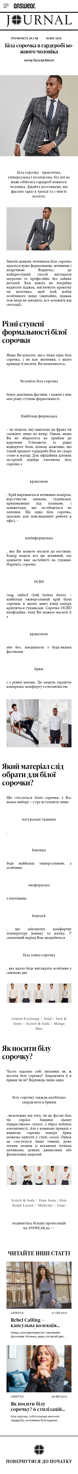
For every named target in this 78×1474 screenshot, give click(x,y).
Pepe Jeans (47, 1200)
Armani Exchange (25, 1018)
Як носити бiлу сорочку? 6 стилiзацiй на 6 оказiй (36, 1407)
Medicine (45, 1205)
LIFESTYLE (17, 1313)
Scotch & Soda (38, 1023)
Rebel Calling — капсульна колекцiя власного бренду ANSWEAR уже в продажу (34, 1323)
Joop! (48, 1018)
